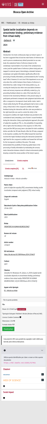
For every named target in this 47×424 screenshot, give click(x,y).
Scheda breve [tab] (9, 160)
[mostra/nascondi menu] (43, 4)
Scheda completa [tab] (22, 160)
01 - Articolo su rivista (26, 22)
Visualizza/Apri (8, 329)
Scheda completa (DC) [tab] (12, 168)
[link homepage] (7, 4)
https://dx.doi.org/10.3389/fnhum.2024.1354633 (19, 254)
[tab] (23, 169)
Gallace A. (7, 40)
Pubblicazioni (11, 22)
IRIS (2, 22)
